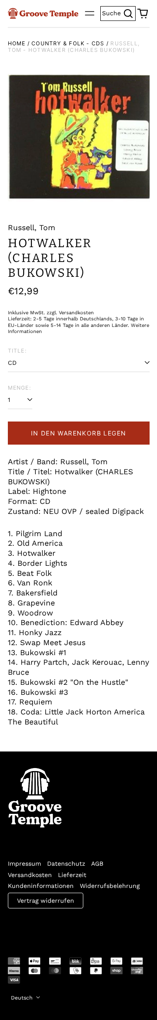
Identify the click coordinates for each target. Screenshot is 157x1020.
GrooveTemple (48, 927)
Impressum (24, 863)
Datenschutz (66, 863)
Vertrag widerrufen (45, 900)
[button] (143, 13)
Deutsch (22, 998)
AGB (97, 863)
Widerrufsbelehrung (110, 885)
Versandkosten (30, 874)
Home (17, 43)
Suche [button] (119, 12)
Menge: (19, 387)
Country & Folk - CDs (68, 43)
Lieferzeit (72, 874)
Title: (17, 350)
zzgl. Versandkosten (70, 313)
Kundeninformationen (41, 885)
